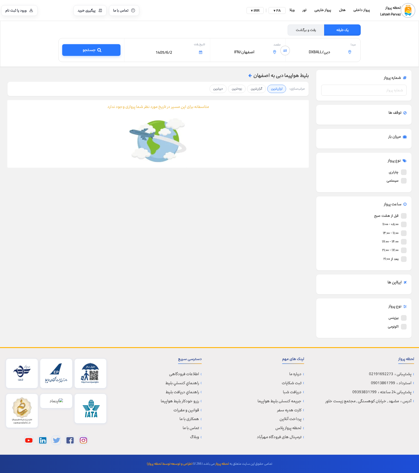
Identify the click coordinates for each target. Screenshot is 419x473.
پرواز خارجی (322, 9)
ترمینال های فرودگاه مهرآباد (279, 437)
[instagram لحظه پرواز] (83, 440)
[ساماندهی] (22, 410)
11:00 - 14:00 (391, 233)
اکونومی (393, 326)
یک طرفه (342, 29)
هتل (342, 9)
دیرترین (218, 88)
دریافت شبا (292, 392)
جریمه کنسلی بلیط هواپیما (279, 401)
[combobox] (323, 52)
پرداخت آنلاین (290, 419)
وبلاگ (194, 437)
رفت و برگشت (306, 29)
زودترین (237, 88)
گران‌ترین (256, 88)
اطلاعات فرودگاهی (184, 374)
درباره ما (295, 374)
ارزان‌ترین (276, 88)
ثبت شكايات (291, 383)
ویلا (292, 9)
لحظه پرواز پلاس (288, 428)
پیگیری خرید (87, 10)
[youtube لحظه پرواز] (28, 440)
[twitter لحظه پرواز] (56, 440)
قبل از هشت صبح (386, 215)
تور (304, 9)
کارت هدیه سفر (289, 410)
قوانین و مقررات (186, 410)
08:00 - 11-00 (390, 224)
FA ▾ (277, 10)
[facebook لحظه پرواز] (69, 440)
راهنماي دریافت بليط (182, 392)
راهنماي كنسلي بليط (182, 383)
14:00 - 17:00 (390, 241)
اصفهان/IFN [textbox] (244, 52)
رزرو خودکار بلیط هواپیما (180, 401)
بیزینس (394, 317)
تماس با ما (121, 10)
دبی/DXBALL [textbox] (319, 52)
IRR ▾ (255, 10)
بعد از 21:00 (391, 259)
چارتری (394, 172)
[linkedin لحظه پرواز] (42, 440)
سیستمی (393, 180)
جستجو (88, 50)
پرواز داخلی (361, 9)
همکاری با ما (189, 419)
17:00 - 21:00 (390, 250)
